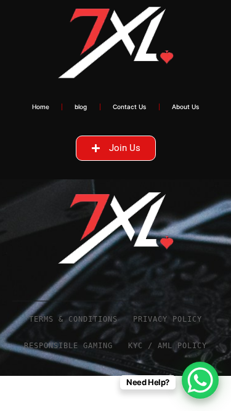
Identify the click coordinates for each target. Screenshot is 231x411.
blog (81, 106)
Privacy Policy (167, 319)
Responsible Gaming (68, 345)
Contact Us (130, 106)
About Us (186, 106)
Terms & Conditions (73, 319)
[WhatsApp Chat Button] (200, 380)
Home (40, 106)
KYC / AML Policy (167, 345)
